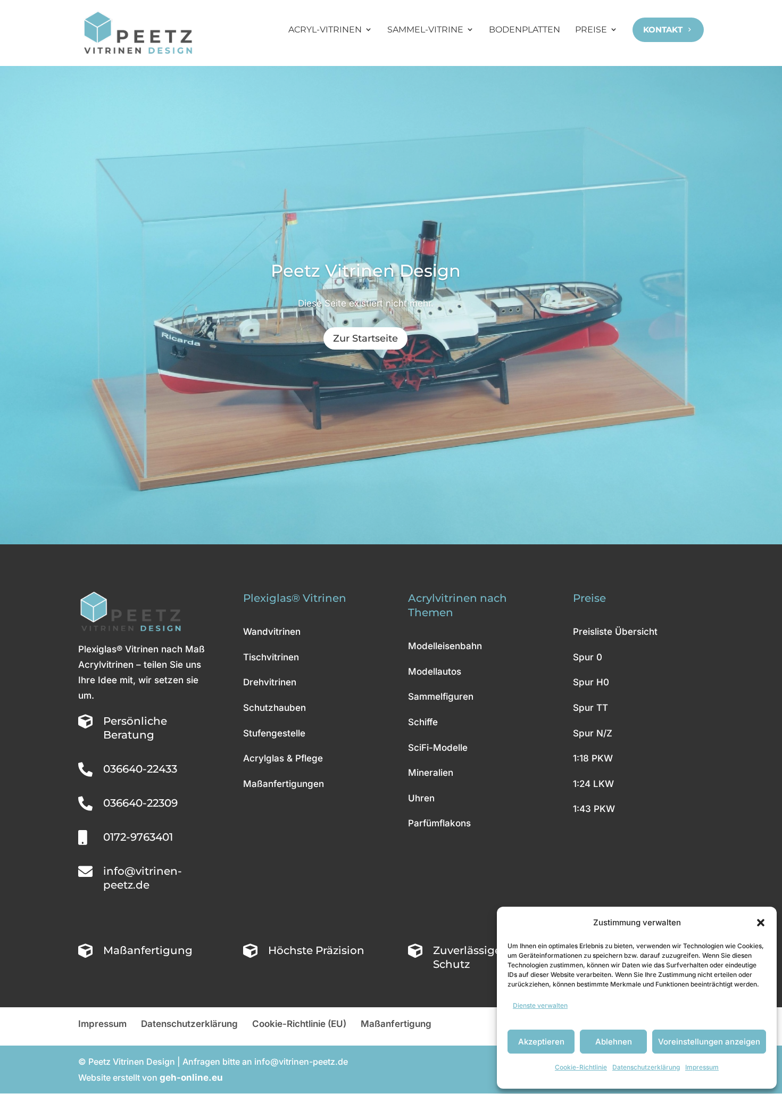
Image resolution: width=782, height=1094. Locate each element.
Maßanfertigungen (283, 783)
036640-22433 (140, 769)
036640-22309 (140, 803)
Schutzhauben (274, 707)
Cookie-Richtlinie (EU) (299, 1023)
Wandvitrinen (272, 631)
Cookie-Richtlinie (581, 1067)
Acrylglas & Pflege (283, 758)
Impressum (702, 1067)
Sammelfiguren (440, 696)
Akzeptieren (541, 1042)
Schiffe (423, 722)
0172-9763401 (138, 837)
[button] (760, 922)
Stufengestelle (274, 733)
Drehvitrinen (269, 682)
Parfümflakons (439, 823)
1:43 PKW (594, 808)
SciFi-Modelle (438, 747)
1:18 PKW (593, 758)
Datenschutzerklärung (646, 1067)
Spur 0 (587, 657)
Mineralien (430, 772)
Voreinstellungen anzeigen (709, 1042)
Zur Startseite (365, 338)
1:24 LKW (593, 783)
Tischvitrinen (271, 657)
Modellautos (434, 671)
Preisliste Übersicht (615, 631)
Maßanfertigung (396, 1023)
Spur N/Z (592, 733)
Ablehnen (613, 1042)
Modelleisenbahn (445, 646)
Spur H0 (591, 682)
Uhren (421, 798)
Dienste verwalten (540, 1005)
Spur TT (590, 707)
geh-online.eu (191, 1077)
